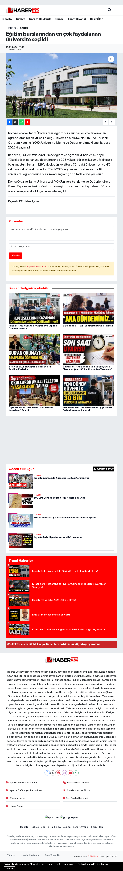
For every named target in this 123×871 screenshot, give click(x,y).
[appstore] (51, 817)
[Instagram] (64, 772)
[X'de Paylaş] (15, 122)
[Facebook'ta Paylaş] (9, 122)
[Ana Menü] (114, 10)
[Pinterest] (58, 772)
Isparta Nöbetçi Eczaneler (23, 782)
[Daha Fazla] (27, 122)
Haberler (11, 28)
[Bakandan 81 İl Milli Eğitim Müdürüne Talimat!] (89, 308)
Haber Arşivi (16, 806)
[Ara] (109, 10)
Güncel (59, 19)
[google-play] (69, 817)
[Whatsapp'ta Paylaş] (21, 122)
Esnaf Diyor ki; (77, 19)
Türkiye (20, 19)
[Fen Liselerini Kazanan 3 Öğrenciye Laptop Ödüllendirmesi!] (34, 308)
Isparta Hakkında (40, 19)
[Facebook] (47, 772)
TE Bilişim (93, 857)
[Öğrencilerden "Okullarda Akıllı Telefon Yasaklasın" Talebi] (34, 390)
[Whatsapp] (76, 772)
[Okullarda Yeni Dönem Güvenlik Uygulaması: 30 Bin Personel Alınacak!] (89, 390)
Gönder (15, 255)
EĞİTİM (24, 28)
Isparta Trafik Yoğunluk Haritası (26, 790)
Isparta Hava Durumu (78, 782)
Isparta (7, 19)
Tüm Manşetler (17, 798)
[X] (53, 772)
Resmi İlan (96, 19)
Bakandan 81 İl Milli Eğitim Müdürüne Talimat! (88, 326)
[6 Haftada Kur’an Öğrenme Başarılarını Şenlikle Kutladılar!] (34, 349)
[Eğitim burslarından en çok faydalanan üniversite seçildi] (61, 85)
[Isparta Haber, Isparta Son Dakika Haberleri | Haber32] (22, 10)
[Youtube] (70, 772)
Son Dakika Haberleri (77, 798)
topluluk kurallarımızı (38, 266)
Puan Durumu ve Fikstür (79, 790)
